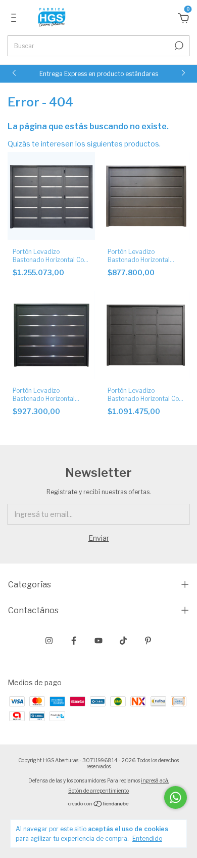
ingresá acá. (155, 780)
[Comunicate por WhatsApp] (175, 797)
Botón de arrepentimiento (98, 791)
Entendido (147, 838)
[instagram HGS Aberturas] (49, 641)
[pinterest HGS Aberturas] (148, 641)
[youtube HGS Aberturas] (98, 641)
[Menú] (15, 19)
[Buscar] (178, 45)
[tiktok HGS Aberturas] (123, 641)
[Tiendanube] (98, 804)
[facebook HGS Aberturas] (74, 641)
